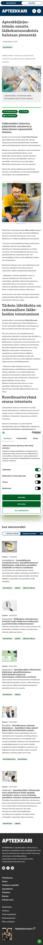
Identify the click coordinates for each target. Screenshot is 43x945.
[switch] (38, 476)
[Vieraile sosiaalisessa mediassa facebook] (8, 868)
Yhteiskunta (7, 878)
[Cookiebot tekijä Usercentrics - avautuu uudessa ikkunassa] (32, 432)
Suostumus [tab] (8, 438)
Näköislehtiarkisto (24, 929)
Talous (5, 881)
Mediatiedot (7, 907)
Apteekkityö (7, 889)
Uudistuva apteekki (10, 885)
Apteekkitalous (7, 47)
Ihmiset (5, 896)
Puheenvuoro (8, 900)
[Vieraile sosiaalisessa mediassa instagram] (12, 868)
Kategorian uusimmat (29, 533)
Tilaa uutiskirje (8, 922)
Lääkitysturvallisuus (29, 588)
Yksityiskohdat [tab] (21, 438)
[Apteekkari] (14, 11)
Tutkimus (6, 892)
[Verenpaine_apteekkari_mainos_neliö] (21, 202)
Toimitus (5, 911)
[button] (34, 11)
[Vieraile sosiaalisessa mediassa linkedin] (3, 868)
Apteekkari (31, 3)
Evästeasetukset (8, 918)
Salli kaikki (21, 497)
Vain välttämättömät (21, 510)
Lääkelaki (17, 588)
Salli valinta (22, 504)
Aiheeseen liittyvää (13, 533)
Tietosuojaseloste (9, 914)
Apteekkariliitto (11, 3)
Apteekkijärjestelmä (9, 759)
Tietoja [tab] (35, 438)
